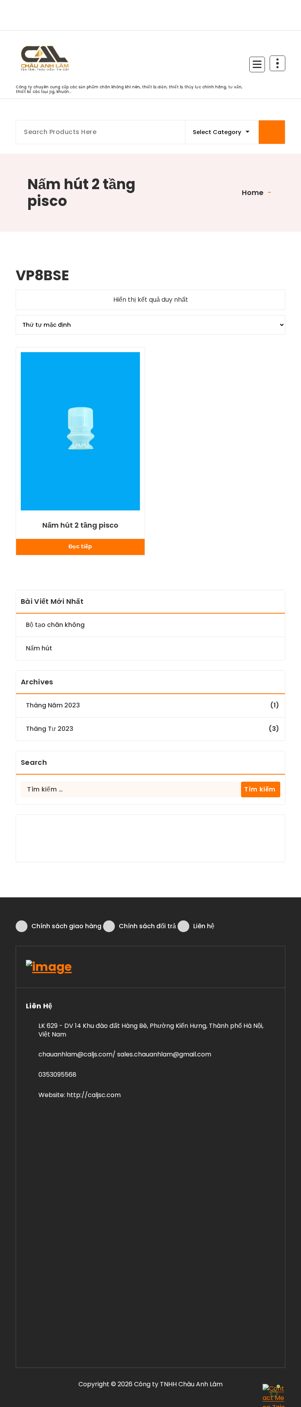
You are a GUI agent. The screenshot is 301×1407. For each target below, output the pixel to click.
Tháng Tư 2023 (49, 728)
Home (251, 192)
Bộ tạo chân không (55, 624)
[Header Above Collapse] (277, 63)
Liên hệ (203, 926)
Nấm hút (39, 648)
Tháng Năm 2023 (53, 705)
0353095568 (57, 1074)
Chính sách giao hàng (66, 926)
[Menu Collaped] (257, 64)
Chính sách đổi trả (147, 926)
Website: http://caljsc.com (79, 1094)
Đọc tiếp (80, 546)
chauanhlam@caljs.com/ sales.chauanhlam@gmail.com (124, 1054)
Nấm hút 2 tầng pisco (80, 525)
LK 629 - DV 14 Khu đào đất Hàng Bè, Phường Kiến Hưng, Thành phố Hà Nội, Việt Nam (150, 1030)
